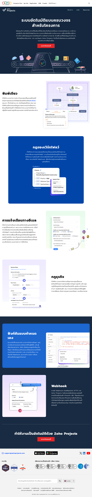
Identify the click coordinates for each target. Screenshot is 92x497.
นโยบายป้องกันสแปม (57, 488)
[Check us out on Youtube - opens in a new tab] (88, 453)
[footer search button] (60, 481)
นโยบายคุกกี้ (36, 490)
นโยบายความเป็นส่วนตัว (26, 490)
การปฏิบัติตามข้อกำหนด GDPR (47, 490)
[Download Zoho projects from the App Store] (39, 453)
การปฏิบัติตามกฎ (35, 488)
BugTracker (33, 3)
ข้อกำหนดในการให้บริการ (68, 488)
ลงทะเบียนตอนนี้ (46, 46)
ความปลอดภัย (26, 488)
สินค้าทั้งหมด (52, 3)
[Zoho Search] (89, 3)
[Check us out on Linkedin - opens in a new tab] (84, 453)
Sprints (26, 3)
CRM (39, 3)
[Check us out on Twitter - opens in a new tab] (81, 453)
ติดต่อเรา (20, 488)
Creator (44, 3)
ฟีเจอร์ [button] (70, 10)
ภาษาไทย (68, 481)
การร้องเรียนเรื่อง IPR (46, 488)
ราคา (78, 10)
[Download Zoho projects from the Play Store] (52, 453)
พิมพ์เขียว (33, 100)
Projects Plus (17, 3)
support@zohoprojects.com (14, 453)
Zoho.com (6, 3)
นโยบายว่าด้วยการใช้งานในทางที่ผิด (64, 490)
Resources (86, 10)
